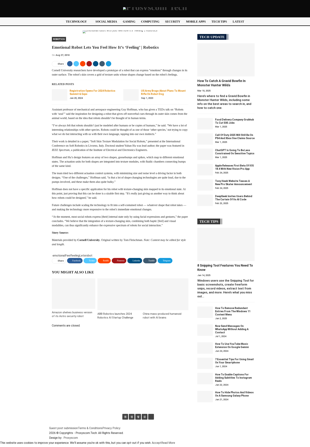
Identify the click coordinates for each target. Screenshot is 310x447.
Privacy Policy (111, 428)
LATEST (238, 21)
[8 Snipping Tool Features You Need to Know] (226, 244)
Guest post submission (63, 428)
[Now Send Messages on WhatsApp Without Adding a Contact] (205, 330)
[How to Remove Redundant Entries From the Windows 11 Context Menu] (205, 312)
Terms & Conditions (90, 428)
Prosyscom (71, 437)
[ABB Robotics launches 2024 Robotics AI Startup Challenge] (120, 294)
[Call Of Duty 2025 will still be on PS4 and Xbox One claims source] (205, 139)
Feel (68, 255)
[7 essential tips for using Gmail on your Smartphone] (205, 363)
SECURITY (172, 21)
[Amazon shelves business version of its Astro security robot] (73, 293)
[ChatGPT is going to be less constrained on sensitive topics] (205, 154)
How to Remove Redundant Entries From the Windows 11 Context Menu (232, 311)
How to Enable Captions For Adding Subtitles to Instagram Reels (233, 377)
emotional (59, 255)
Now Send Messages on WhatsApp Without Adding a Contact (231, 329)
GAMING (129, 21)
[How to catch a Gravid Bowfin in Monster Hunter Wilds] (226, 59)
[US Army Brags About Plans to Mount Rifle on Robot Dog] (131, 95)
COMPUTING (150, 21)
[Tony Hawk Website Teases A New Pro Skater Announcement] (205, 185)
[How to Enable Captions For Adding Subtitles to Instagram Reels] (205, 378)
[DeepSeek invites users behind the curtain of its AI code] (205, 200)
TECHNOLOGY (76, 21)
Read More (168, 442)
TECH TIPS (219, 21)
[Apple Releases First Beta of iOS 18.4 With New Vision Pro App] (205, 169)
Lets (82, 255)
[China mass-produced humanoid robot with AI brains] (165, 294)
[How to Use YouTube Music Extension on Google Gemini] (205, 348)
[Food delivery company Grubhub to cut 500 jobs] (205, 123)
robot (88, 255)
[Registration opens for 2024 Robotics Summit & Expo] (59, 95)
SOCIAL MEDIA (106, 21)
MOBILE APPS (196, 21)
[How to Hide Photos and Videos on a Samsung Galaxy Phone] (205, 396)
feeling (75, 255)
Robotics (59, 39)
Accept (156, 442)
